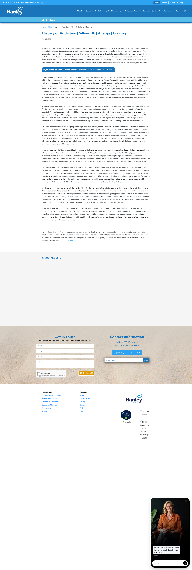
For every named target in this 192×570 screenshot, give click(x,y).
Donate (156, 3)
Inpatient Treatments (113, 11)
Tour (178, 11)
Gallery (82, 402)
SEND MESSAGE (86, 373)
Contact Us (174, 3)
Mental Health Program (51, 399)
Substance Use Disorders (51, 395)
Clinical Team (85, 399)
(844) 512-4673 (12, 2)
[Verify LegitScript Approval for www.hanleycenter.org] (126, 415)
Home (44, 27)
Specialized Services (150, 11)
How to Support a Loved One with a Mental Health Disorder (63, 288)
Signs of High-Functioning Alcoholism (56, 307)
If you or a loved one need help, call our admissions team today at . (78, 70)
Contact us (84, 405)
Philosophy (84, 395)
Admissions (167, 11)
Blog (181, 3)
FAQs (82, 408)
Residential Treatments (50, 402)
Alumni (164, 3)
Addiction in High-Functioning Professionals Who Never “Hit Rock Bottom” (68, 270)
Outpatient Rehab (132, 11)
